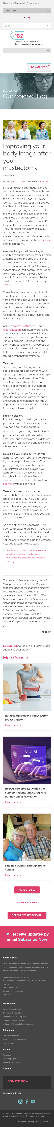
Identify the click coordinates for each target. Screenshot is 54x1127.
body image (43, 240)
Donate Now (39, 67)
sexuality (10, 561)
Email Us (6, 995)
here (5, 284)
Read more (11, 725)
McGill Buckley (19, 1116)
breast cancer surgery (16, 554)
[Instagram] (20, 1101)
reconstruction (12, 329)
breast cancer (12, 550)
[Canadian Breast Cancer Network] (27, 38)
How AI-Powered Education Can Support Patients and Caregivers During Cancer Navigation (25, 792)
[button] (48, 25)
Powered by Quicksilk (36, 1116)
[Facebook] (27, 1101)
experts (7, 483)
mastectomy (26, 550)
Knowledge (44, 181)
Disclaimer (21, 1122)
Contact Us (46, 1122)
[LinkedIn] (33, 1101)
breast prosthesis (23, 325)
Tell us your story (27, 902)
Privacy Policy (33, 1122)
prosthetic (40, 558)
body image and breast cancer (20, 558)
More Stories (27, 889)
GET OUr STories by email (27, 915)
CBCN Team (19, 181)
